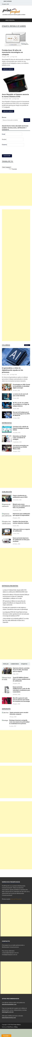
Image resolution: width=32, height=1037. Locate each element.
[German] (4, 165)
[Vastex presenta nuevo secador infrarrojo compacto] (5, 712)
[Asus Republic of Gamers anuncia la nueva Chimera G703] (16, 83)
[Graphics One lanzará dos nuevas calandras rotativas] (7, 521)
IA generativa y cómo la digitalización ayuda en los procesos (12, 370)
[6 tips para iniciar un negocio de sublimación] (7, 529)
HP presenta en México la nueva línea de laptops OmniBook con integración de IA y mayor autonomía (14, 603)
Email (3, 134)
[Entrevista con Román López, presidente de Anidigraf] (7, 436)
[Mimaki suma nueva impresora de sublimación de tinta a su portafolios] (7, 504)
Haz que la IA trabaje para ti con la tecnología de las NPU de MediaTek (21, 414)
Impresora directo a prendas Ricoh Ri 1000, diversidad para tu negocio (21, 669)
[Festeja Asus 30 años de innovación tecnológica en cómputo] (16, 39)
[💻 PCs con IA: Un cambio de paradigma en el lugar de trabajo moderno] (7, 403)
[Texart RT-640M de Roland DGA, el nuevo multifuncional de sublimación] (7, 677)
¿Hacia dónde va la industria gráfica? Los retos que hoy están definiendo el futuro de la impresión (16, 620)
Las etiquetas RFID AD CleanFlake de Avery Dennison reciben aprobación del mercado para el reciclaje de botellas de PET (16, 614)
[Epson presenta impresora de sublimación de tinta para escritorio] (7, 538)
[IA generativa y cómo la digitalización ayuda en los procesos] (16, 349)
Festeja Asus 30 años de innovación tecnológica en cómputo (12, 52)
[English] (2, 165)
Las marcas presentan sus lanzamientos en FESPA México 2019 (20, 447)
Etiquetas (24, 664)
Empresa (4, 144)
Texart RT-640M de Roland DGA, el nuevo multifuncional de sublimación (21, 679)
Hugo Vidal (14, 56)
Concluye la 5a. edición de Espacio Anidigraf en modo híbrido (21, 428)
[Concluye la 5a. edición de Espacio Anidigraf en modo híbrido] (7, 426)
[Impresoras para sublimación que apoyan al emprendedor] (7, 514)
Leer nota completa (7, 69)
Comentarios (15, 664)
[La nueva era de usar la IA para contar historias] (7, 394)
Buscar (4, 117)
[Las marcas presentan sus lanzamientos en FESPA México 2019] (7, 445)
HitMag (15, 1027)
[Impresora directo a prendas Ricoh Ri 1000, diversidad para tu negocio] (7, 668)
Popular (5, 664)
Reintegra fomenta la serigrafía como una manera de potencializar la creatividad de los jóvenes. (19, 722)
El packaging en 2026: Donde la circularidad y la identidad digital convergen (21, 386)
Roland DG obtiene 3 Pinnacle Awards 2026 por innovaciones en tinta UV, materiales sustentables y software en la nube (16, 596)
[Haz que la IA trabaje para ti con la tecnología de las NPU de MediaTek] (7, 412)
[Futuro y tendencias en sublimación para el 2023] (7, 495)
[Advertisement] (16, 189)
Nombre (4, 139)
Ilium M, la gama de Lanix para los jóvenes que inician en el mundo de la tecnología (21, 699)
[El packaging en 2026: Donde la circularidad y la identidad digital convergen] (7, 384)
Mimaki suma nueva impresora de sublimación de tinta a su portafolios (21, 506)
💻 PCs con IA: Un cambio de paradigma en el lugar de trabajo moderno (21, 404)
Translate (14, 169)
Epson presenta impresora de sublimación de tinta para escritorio (21, 539)
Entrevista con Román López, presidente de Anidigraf (19, 437)
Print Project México (16, 1024)
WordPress (10, 1027)
